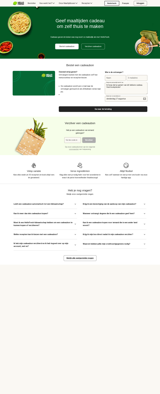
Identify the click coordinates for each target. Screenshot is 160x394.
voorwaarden (74, 149)
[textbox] (126, 88)
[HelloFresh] (18, 3)
